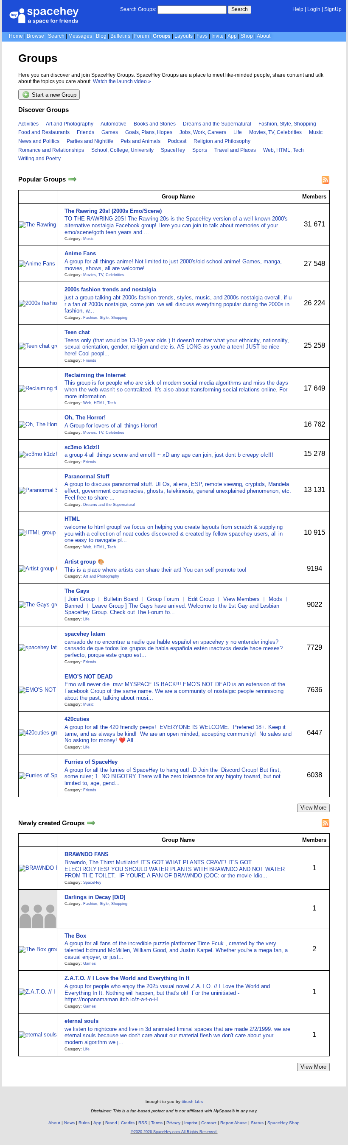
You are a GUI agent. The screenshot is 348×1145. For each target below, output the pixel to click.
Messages (80, 36)
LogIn (313, 9)
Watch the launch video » (122, 81)
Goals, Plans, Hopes (148, 132)
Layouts (183, 36)
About (263, 36)
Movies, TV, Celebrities (275, 132)
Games (109, 132)
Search (239, 9)
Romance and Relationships (51, 150)
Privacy (173, 1122)
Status (257, 1122)
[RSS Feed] (325, 180)
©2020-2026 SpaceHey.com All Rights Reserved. (174, 1132)
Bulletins (120, 36)
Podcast (177, 141)
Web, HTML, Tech (283, 150)
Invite (217, 36)
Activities (28, 124)
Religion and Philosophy (222, 141)
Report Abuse (233, 1122)
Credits (128, 1122)
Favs (202, 36)
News (69, 1122)
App (232, 36)
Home (16, 36)
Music (316, 132)
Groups (162, 36)
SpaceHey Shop (283, 1122)
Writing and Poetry (39, 159)
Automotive (113, 124)
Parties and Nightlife (90, 141)
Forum (141, 36)
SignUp (333, 9)
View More (313, 807)
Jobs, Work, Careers (203, 132)
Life (237, 132)
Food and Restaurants (44, 132)
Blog (101, 36)
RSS (142, 1122)
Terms (157, 1122)
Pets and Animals (140, 141)
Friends (85, 132)
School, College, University (122, 150)
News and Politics (38, 141)
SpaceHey (173, 150)
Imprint (190, 1122)
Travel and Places (235, 150)
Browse (35, 36)
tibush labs (192, 1101)
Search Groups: (138, 9)
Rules (84, 1122)
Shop (247, 36)
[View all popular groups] (72, 179)
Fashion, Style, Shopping (287, 124)
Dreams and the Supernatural (217, 124)
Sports (199, 150)
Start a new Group (53, 95)
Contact (208, 1122)
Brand (111, 1122)
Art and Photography (69, 124)
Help (297, 9)
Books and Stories (155, 124)
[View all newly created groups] (91, 823)
